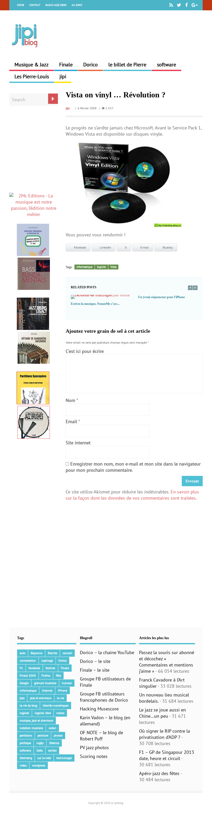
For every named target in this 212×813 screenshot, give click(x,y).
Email (71, 421)
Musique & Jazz (31, 64)
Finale (66, 64)
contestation (28, 660)
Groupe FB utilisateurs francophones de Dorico (104, 697)
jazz (22, 698)
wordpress (38, 765)
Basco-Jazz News (56, 5)
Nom (70, 400)
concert (67, 653)
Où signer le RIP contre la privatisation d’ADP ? (164, 734)
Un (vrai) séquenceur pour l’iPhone (161, 297)
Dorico (90, 64)
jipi (62, 76)
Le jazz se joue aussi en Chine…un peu (162, 713)
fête (58, 675)
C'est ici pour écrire (85, 351)
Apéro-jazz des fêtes (159, 773)
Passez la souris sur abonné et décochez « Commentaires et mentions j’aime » (166, 661)
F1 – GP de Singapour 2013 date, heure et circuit (166, 755)
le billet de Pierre (127, 64)
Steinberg (26, 758)
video (23, 765)
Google (24, 683)
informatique (85, 267)
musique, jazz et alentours (36, 720)
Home (20, 5)
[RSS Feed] (171, 5)
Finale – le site (94, 670)
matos (60, 713)
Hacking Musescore (99, 709)
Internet (47, 690)
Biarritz (52, 653)
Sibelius (54, 743)
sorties (52, 750)
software (166, 64)
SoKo (39, 750)
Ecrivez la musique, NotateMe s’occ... (95, 304)
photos (58, 735)
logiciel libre (43, 713)
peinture (42, 735)
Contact (34, 5)
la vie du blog (28, 705)
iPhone (62, 690)
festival (50, 668)
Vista (113, 267)
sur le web (44, 758)
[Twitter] (179, 5)
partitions (26, 735)
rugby (40, 743)
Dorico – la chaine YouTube (107, 652)
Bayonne (36, 653)
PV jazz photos (94, 747)
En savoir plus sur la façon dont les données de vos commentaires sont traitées (132, 495)
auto (22, 653)
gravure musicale (45, 683)
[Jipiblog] (24, 50)
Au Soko (77, 5)
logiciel (101, 267)
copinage (47, 660)
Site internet (78, 443)
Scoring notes (94, 756)
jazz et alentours (40, 698)
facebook (34, 668)
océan (52, 728)
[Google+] (195, 5)
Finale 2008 (28, 675)
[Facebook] (186, 5)
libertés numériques (56, 705)
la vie (60, 698)
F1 (21, 668)
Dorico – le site (95, 661)
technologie (64, 758)
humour (67, 683)
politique (25, 743)
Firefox (45, 675)
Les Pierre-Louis (31, 76)
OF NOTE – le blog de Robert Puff (101, 736)
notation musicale (31, 728)
